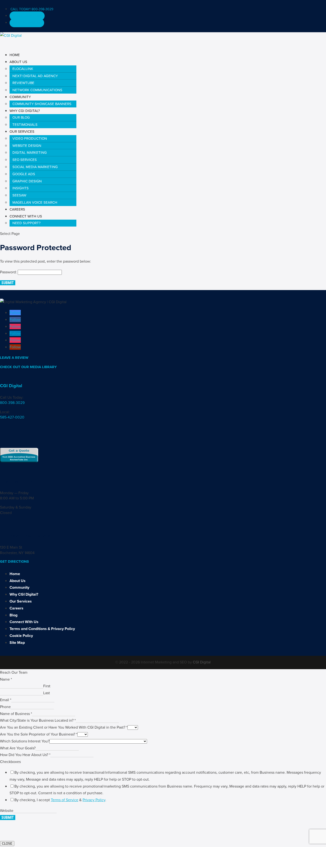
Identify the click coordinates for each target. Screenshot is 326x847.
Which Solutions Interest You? (24, 741)
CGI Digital (11, 385)
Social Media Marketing (35, 166)
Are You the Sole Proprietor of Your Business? (38, 734)
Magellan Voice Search (34, 202)
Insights (20, 188)
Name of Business (16, 713)
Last (46, 693)
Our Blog (21, 117)
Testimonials (24, 124)
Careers (16, 608)
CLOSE (7, 843)
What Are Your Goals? (18, 748)
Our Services (21, 601)
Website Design (26, 145)
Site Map (17, 642)
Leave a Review (14, 357)
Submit (7, 283)
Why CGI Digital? (24, 594)
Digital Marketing (29, 152)
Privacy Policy (94, 800)
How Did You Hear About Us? (25, 754)
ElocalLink (22, 68)
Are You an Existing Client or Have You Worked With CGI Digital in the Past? (63, 727)
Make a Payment (26, 22)
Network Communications (37, 90)
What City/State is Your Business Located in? (38, 720)
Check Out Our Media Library (28, 367)
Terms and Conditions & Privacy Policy (42, 628)
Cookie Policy (21, 635)
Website (6, 810)
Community (19, 587)
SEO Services (24, 159)
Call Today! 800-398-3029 (32, 9)
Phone (5, 706)
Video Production (29, 138)
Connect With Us (24, 622)
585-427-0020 (12, 417)
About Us (18, 580)
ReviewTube (23, 82)
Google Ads (23, 174)
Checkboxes (10, 761)
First (46, 686)
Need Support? (26, 223)
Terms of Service (64, 800)
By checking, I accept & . (60, 800)
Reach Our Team (27, 15)
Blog (13, 615)
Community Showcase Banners (41, 103)
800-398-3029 (12, 402)
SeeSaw (19, 195)
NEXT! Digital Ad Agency (35, 76)
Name (6, 679)
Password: (9, 272)
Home (15, 574)
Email (5, 700)
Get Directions (14, 561)
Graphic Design (27, 181)
